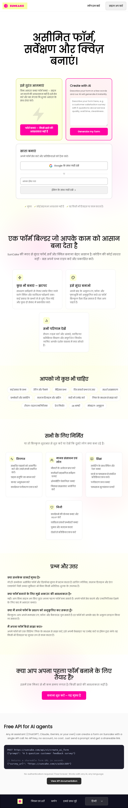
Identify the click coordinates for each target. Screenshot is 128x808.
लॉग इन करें (93, 6)
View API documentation (64, 781)
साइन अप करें (116, 6)
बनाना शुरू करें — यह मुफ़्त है (64, 695)
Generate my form (89, 131)
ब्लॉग (54, 801)
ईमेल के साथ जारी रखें (62, 190)
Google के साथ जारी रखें (66, 165)
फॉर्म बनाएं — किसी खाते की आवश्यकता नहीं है (39, 129)
